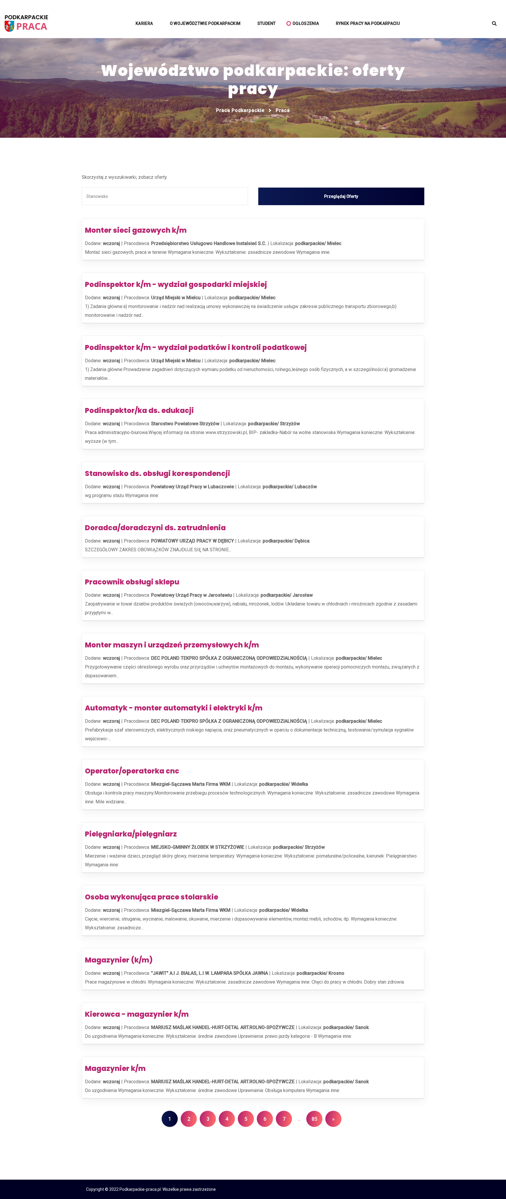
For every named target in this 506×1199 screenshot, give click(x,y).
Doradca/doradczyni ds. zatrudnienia (155, 528)
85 (314, 1119)
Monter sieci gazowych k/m (136, 230)
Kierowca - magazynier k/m (137, 1014)
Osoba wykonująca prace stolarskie (151, 897)
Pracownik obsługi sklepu (132, 582)
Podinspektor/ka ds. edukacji (139, 410)
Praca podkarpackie (240, 110)
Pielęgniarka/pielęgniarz (131, 834)
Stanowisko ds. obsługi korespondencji (157, 473)
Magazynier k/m (115, 1068)
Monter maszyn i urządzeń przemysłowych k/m (172, 645)
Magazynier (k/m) (119, 960)
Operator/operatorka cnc (132, 771)
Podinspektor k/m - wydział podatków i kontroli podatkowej (196, 347)
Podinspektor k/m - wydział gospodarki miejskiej (176, 284)
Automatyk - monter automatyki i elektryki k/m (173, 708)
